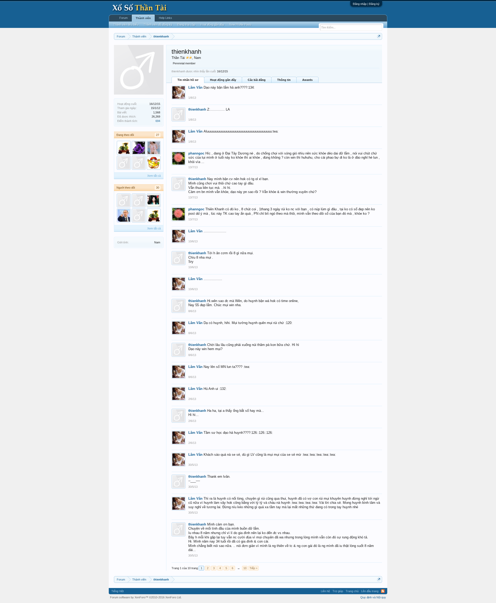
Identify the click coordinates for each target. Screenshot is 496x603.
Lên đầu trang (369, 591)
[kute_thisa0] (124, 200)
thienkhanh (197, 109)
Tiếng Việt (117, 591)
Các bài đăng (257, 79)
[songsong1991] (154, 200)
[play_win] (139, 163)
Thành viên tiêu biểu (125, 24)
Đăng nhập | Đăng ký (366, 3)
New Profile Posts (240, 24)
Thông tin (284, 79)
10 (244, 568)
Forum (123, 17)
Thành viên (143, 18)
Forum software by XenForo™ (146, 597)
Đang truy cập (186, 24)
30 (157, 187)
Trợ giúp (337, 591)
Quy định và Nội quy (373, 597)
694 (158, 120)
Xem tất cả (154, 175)
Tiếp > (253, 568)
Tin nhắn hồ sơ (187, 79)
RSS (383, 591)
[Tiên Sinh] (139, 200)
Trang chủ (352, 591)
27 (157, 134)
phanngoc (196, 153)
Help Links (165, 17)
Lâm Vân (195, 87)
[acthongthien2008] (139, 215)
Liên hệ (325, 591)
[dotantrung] (124, 215)
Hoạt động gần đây (223, 79)
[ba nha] (124, 148)
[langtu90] (124, 163)
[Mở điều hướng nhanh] (379, 36)
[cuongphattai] (154, 163)
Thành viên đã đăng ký (158, 24)
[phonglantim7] (139, 148)
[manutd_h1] (154, 148)
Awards (307, 79)
